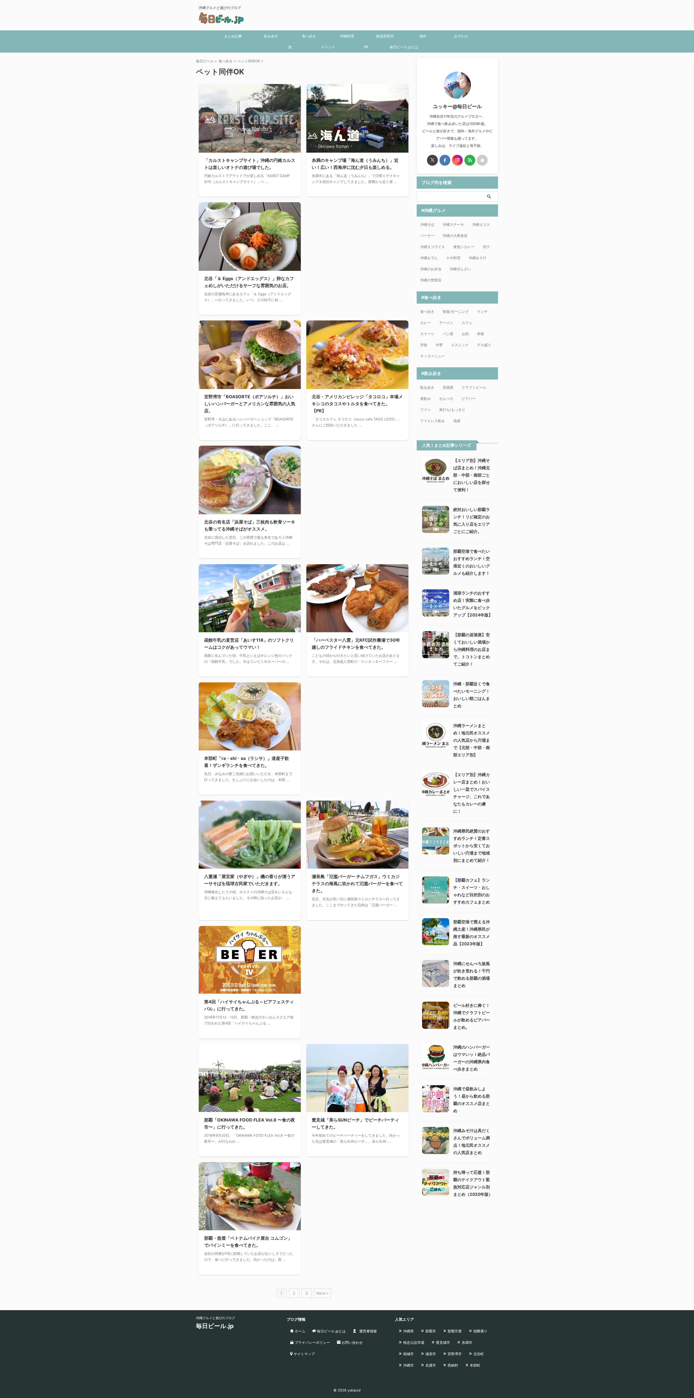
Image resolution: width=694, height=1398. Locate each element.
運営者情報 (367, 1331)
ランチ (482, 311)
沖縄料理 (347, 36)
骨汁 (486, 247)
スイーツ (427, 334)
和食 (480, 334)
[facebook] (444, 160)
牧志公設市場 (413, 1342)
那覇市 (430, 1331)
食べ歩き (309, 36)
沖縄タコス (481, 224)
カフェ (467, 322)
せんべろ (446, 398)
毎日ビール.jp (215, 1325)
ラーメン (446, 322)
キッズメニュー (432, 356)
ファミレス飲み (432, 421)
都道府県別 (385, 36)
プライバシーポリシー (312, 1342)
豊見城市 (442, 1342)
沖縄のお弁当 (430, 269)
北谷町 (478, 1354)
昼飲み (425, 398)
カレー (425, 322)
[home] (482, 160)
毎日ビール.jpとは (404, 47)
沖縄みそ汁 (477, 258)
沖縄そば (427, 224)
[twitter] (432, 160)
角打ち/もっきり (452, 409)
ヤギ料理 (453, 258)
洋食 (423, 345)
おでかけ (461, 36)
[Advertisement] (357, 247)
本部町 (474, 1365)
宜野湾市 (454, 1354)
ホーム (299, 1331)
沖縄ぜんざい (460, 269)
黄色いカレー (463, 247)
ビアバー (469, 398)
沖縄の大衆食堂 (455, 235)
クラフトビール (474, 387)
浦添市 (430, 1354)
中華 (439, 345)
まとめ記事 (233, 36)
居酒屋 (448, 387)
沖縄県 (408, 1331)
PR (366, 47)
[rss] (469, 160)
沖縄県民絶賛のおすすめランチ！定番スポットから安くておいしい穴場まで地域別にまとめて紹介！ (471, 845)
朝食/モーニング (456, 311)
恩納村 (452, 1365)
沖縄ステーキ (453, 224)
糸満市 (466, 1342)
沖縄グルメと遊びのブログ (215, 1318)
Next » (322, 1293)
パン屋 (448, 334)
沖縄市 (408, 1365)
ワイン (425, 409)
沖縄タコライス (432, 247)
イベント (328, 47)
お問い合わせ (351, 1342)
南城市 (408, 1354)
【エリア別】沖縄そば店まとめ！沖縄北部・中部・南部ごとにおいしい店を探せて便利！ (471, 475)
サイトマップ (304, 1354)
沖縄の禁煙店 (430, 280)
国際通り (479, 1331)
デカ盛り (484, 345)
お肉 (465, 334)
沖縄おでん (429, 258)
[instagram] (457, 160)
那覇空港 (454, 1331)
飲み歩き (271, 36)
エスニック (460, 345)
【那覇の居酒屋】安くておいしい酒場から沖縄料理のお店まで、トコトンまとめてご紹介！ (471, 649)
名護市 (430, 1365)
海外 (422, 36)
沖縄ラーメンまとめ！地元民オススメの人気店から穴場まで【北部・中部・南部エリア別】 (471, 740)
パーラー (427, 235)
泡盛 (456, 421)
